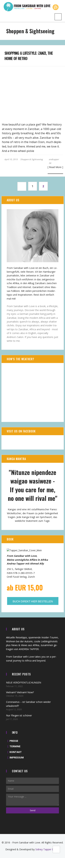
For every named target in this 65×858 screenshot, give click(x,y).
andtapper (54, 159)
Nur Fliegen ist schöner (19, 715)
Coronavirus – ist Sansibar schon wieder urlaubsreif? (28, 703)
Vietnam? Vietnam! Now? (20, 692)
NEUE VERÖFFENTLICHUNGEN (23, 682)
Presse (14, 740)
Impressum (17, 757)
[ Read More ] (55, 167)
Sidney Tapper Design (47, 849)
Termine (15, 746)
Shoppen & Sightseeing (31, 159)
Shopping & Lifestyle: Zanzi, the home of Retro (29, 55)
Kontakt (16, 752)
